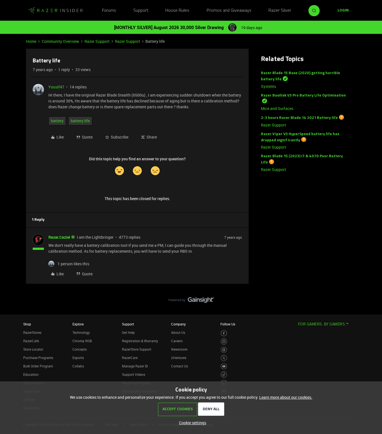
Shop (27, 324)
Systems (268, 86)
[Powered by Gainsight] (191, 301)
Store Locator (33, 349)
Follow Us (227, 324)
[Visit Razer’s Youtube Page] (223, 366)
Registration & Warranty (140, 341)
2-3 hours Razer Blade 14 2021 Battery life (299, 118)
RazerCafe (31, 341)
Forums (109, 10)
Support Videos (133, 374)
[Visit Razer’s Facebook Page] (223, 333)
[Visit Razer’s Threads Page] (223, 349)
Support (140, 10)
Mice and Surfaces (277, 108)
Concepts (79, 349)
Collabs (78, 366)
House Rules (177, 10)
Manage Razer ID (135, 366)
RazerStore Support (136, 349)
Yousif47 (56, 87)
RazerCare (130, 357)
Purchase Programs (38, 357)
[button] (343, 10)
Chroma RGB (82, 341)
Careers (177, 341)
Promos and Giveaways (229, 10)
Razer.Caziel (59, 237)
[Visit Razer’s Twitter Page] (223, 358)
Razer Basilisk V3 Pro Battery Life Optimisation (303, 95)
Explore (78, 324)
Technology (81, 332)
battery (57, 120)
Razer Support (97, 41)
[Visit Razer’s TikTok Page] (223, 374)
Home (31, 41)
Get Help (128, 332)
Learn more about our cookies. (285, 397)
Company (178, 324)
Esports (78, 357)
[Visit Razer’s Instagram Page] (223, 341)
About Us (178, 332)
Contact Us (179, 366)
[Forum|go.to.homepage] (55, 10)
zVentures (178, 357)
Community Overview (60, 41)
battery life (80, 120)
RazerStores (32, 332)
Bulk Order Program (38, 366)
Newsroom (179, 349)
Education (31, 374)
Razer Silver (279, 10)
